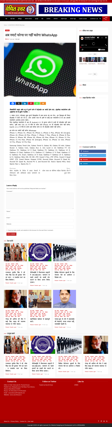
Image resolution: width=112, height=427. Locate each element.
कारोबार (48, 18)
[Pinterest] (31, 103)
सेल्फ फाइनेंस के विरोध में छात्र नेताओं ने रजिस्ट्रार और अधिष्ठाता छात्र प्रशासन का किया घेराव (25, 171)
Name (8, 211)
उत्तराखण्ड (7, 30)
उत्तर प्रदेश (8, 310)
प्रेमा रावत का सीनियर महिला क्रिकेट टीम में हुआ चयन (56, 170)
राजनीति (15, 268)
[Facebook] (13, 103)
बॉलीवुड (20, 18)
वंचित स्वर (7, 39)
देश (6, 18)
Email (8, 217)
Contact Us (94, 18)
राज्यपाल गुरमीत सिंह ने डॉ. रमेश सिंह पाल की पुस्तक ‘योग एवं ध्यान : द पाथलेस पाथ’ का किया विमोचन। (15, 252)
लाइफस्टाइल (64, 18)
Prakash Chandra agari (11, 283)
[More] (43, 103)
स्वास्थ (19, 269)
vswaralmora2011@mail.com (16, 392)
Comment (9, 191)
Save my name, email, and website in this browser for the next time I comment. (30, 230)
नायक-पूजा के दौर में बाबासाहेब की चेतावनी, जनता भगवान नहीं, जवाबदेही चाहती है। (64, 299)
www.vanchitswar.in (16, 394)
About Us (6, 421)
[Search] (100, 18)
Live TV (106, 18)
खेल (42, 18)
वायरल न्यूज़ (73, 18)
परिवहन (11, 266)
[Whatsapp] (37, 103)
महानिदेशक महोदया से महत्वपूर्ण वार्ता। (40, 299)
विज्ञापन (12, 269)
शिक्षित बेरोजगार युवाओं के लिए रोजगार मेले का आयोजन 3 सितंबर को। (64, 252)
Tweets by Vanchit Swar (46, 385)
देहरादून (22, 265)
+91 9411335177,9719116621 (17, 391)
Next (95, 54)
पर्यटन (15, 266)
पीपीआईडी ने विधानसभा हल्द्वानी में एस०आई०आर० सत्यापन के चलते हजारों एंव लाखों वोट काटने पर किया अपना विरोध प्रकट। (40, 252)
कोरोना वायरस (28, 18)
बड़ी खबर (12, 18)
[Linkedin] (25, 103)
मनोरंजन (56, 18)
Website (8, 224)
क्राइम (36, 18)
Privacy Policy (15, 421)
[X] (19, 103)
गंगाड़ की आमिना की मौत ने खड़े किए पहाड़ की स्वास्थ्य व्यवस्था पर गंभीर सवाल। (15, 299)
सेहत (16, 269)
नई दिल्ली (8, 266)
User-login (83, 18)
